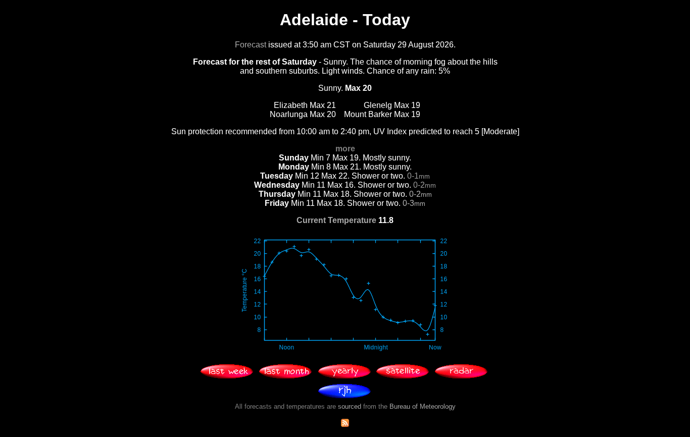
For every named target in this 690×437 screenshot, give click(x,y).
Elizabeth (291, 105)
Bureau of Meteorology (422, 406)
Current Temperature (336, 220)
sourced (349, 406)
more (345, 148)
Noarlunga (289, 114)
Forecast (250, 44)
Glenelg (378, 105)
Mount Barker (368, 114)
